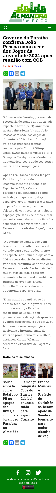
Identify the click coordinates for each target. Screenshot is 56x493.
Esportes (18, 66)
